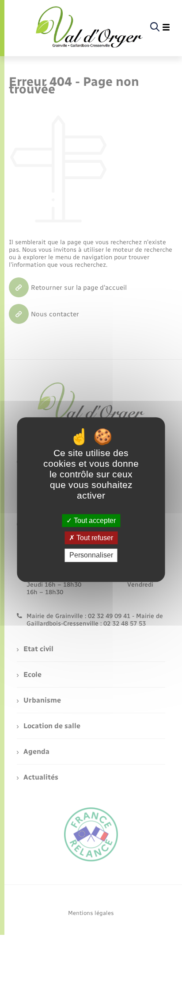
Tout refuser (94, 538)
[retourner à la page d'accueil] (89, 27)
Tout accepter (94, 520)
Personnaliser (91, 555)
